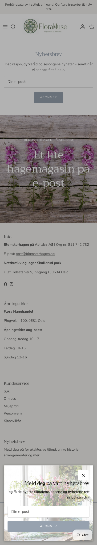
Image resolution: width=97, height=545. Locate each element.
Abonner (48, 526)
